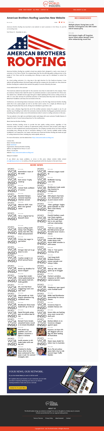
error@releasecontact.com (14, 161)
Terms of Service (38, 418)
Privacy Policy (49, 418)
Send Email (13, 145)
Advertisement (59, 418)
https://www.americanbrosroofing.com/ (43, 138)
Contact (68, 418)
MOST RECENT (27, 10)
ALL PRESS (36, 10)
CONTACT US (44, 10)
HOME (20, 10)
